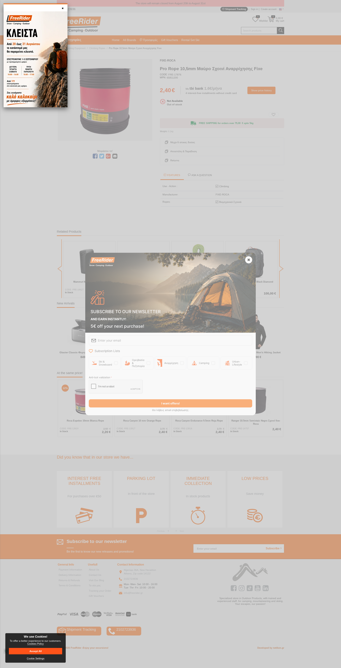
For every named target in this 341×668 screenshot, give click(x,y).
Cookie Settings (35, 658)
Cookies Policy (35, 643)
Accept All (35, 651)
